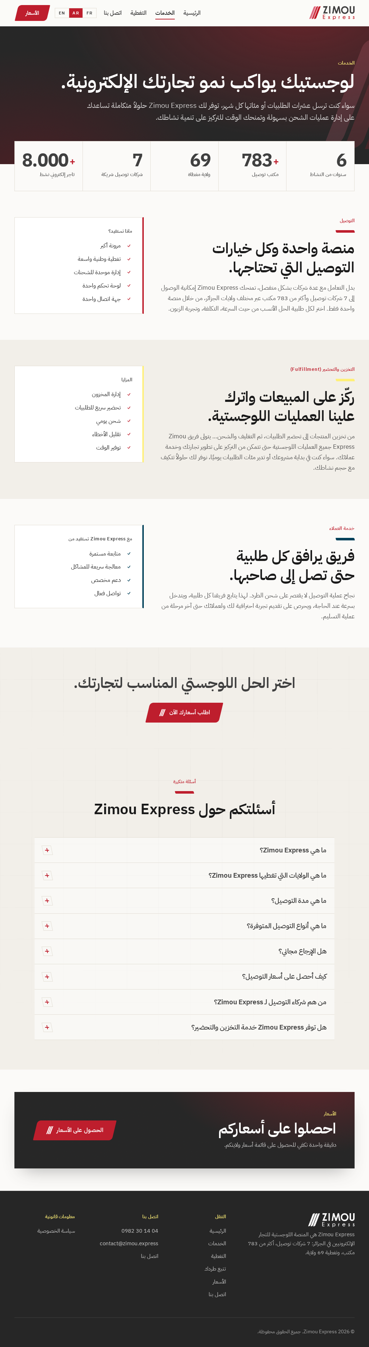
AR (75, 12)
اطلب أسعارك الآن (189, 712)
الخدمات (165, 13)
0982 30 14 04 (139, 1231)
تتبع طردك (215, 1268)
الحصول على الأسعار (80, 1130)
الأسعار (32, 13)
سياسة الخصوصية (56, 1231)
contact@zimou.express (129, 1243)
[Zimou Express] (332, 13)
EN (62, 12)
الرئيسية (192, 13)
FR (89, 12)
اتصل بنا (113, 13)
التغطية (138, 13)
